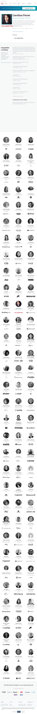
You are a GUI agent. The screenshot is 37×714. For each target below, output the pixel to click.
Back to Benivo (4, 1)
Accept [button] (19, 711)
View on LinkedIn (30, 28)
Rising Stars (19, 3)
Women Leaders (5, 3)
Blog (10, 704)
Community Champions (29, 3)
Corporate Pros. (24, 3)
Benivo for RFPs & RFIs (4, 704)
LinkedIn (24, 103)
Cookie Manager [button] (14, 711)
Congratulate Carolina (29, 8)
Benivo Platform (29, 704)
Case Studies (29, 705)
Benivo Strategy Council (22, 705)
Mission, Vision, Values (22, 704)
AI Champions (15, 3)
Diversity (11, 3)
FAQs (35, 3)
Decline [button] (23, 711)
